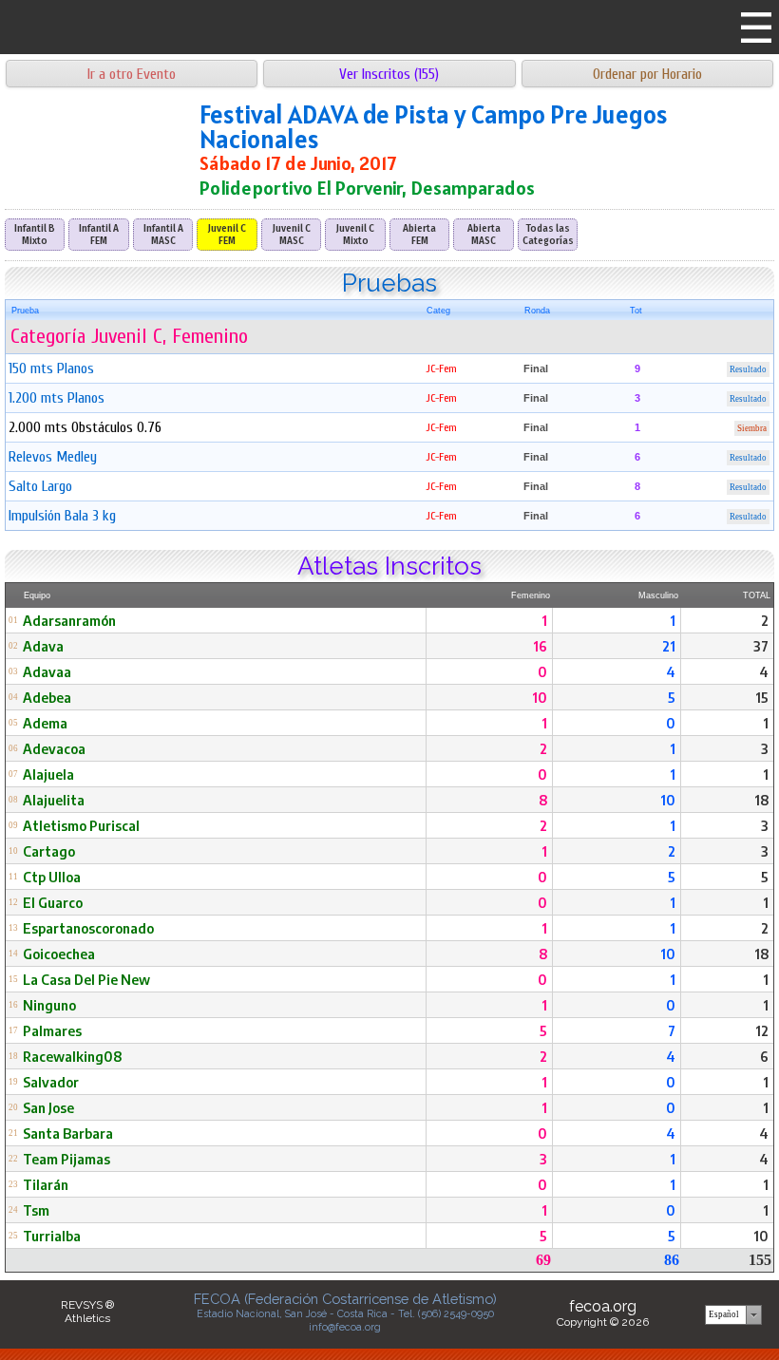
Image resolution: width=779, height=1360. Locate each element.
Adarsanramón (69, 620)
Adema (45, 722)
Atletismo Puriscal (81, 825)
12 (762, 1030)
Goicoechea (59, 953)
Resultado (748, 369)
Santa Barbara (68, 1133)
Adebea (47, 697)
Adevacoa (54, 748)
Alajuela (48, 774)
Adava (43, 645)
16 (540, 645)
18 (761, 799)
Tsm (36, 1209)
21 (668, 645)
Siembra (752, 428)
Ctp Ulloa (52, 876)
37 (761, 645)
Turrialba (52, 1235)
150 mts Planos (51, 368)
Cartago (49, 850)
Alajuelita (54, 799)
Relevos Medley (53, 456)
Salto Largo (40, 486)
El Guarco (53, 902)
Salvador (51, 1081)
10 (539, 697)
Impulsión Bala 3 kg (62, 515)
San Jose (48, 1107)
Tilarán (45, 1184)
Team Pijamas (66, 1158)
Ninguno (49, 1004)
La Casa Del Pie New (86, 979)
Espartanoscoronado (88, 927)
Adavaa (47, 671)
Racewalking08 (72, 1056)
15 (762, 697)
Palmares (52, 1030)
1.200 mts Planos (56, 397)
